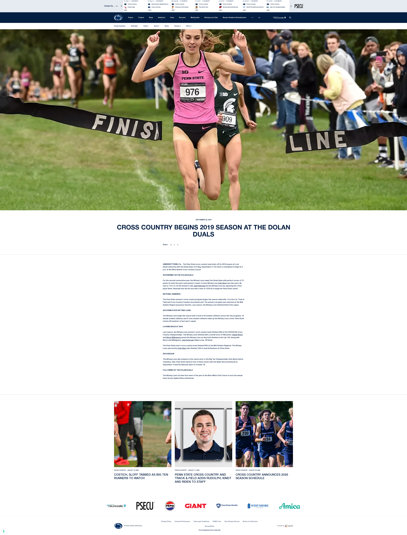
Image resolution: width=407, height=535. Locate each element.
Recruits (182, 17)
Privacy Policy (166, 521)
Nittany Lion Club (211, 17)
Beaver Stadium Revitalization (234, 17)
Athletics (161, 17)
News (167, 26)
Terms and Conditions (201, 521)
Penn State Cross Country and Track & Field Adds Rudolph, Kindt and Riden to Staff (203, 478)
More (188, 26)
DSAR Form (217, 521)
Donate (177, 26)
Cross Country (120, 470)
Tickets (141, 17)
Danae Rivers (237, 335)
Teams (130, 17)
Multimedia (195, 17)
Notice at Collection (250, 521)
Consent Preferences (182, 521)
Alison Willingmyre (173, 337)
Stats (156, 26)
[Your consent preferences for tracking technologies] (4, 531)
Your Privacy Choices (231, 521)
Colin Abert (222, 283)
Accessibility (209, 526)
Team (145, 26)
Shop (151, 17)
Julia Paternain (199, 286)
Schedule (134, 26)
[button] (121, 6)
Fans (172, 17)
